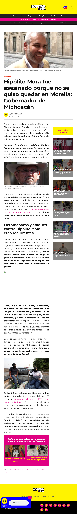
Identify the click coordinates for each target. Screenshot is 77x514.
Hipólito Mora (41, 470)
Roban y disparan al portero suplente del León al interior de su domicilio (61, 234)
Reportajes (25, 19)
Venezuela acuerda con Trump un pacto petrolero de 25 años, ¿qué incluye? (62, 192)
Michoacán (7, 473)
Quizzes (35, 19)
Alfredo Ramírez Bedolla (18, 470)
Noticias (15, 16)
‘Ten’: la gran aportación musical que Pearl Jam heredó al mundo (62, 151)
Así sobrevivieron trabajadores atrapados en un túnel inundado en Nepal (62, 213)
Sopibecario (16, 114)
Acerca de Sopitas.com (45, 496)
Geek (62, 16)
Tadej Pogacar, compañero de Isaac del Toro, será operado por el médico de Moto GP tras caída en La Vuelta (62, 171)
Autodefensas (31, 470)
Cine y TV (42, 16)
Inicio (5, 23)
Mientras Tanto (53, 16)
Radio (53, 19)
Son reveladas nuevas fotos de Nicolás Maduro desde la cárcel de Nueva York (62, 254)
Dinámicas (45, 19)
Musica (23, 16)
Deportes (31, 16)
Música (56, 148)
